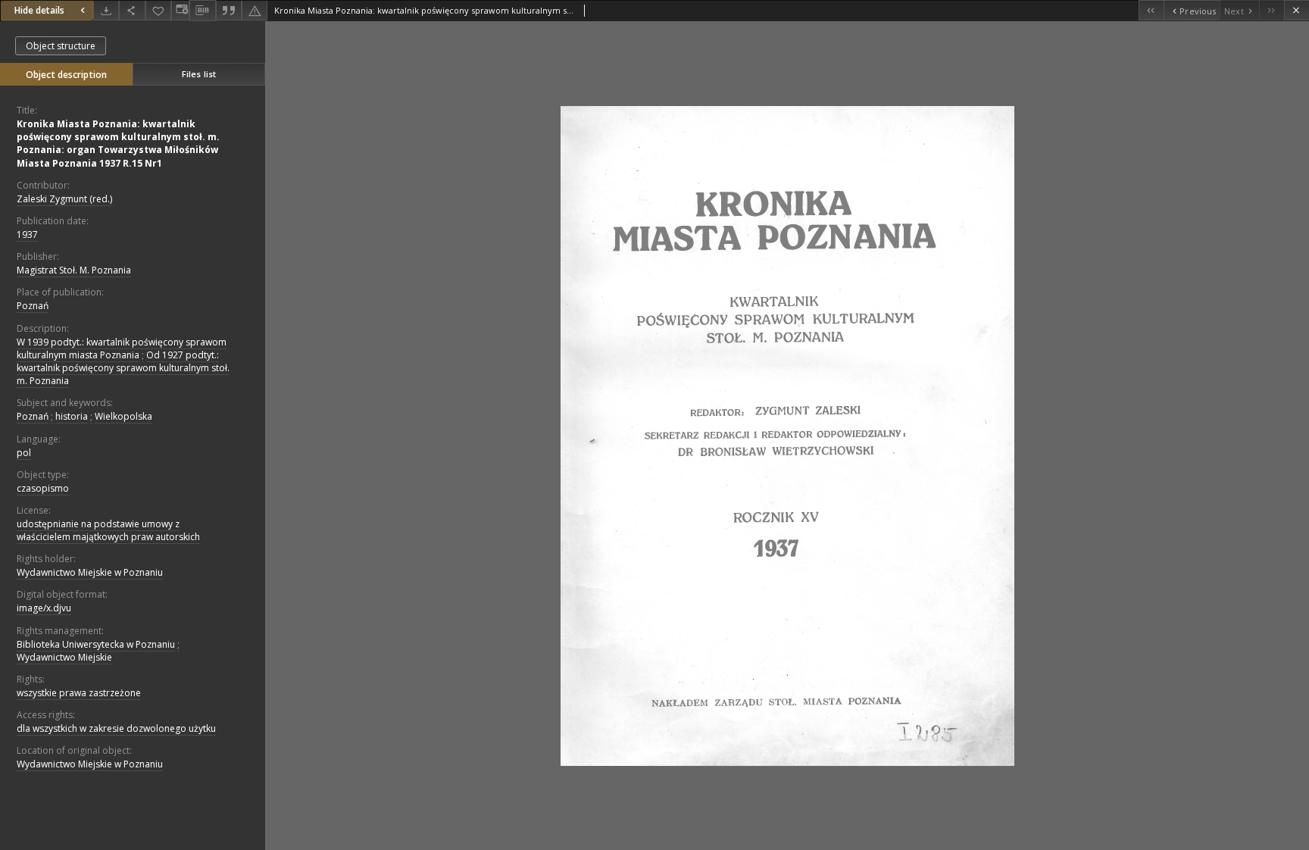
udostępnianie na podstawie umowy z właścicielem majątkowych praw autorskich (108, 530)
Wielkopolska (123, 416)
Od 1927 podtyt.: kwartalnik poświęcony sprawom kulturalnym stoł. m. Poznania (123, 367)
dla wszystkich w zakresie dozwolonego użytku (116, 728)
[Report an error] (254, 10)
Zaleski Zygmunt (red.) (64, 198)
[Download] (106, 10)
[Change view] (180, 10)
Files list (199, 74)
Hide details (39, 10)
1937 (27, 234)
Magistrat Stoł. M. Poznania (74, 270)
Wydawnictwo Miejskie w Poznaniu (90, 572)
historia (71, 416)
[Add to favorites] (158, 10)
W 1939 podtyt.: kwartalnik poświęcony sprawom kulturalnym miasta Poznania (121, 348)
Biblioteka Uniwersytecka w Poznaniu (96, 644)
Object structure (60, 45)
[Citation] (229, 10)
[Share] (132, 10)
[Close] (1296, 10)
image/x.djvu (44, 608)
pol (24, 452)
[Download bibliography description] (202, 10)
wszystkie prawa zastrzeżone (79, 692)
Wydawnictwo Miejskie (64, 657)
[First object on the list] (1151, 10)
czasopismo (43, 488)
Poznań (32, 305)
